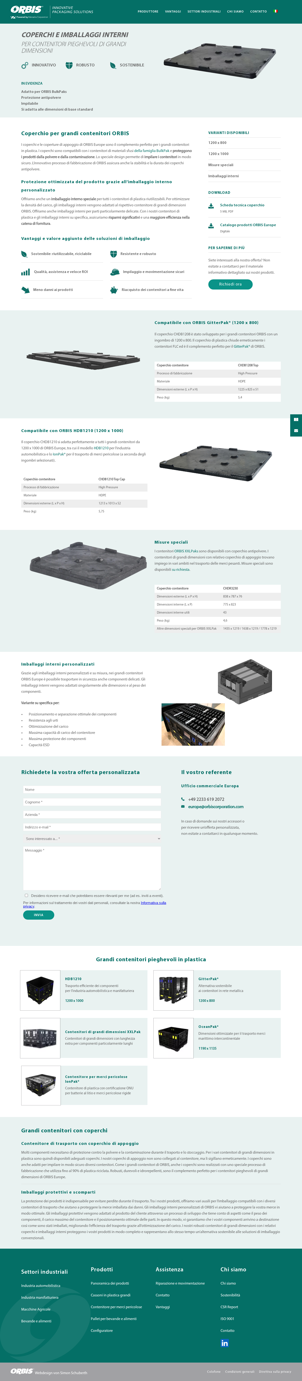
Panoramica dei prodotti (110, 1284)
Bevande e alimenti (36, 1321)
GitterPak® (242, 347)
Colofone (214, 1371)
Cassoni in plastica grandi (110, 1295)
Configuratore (102, 1331)
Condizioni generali (240, 1371)
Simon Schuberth (73, 1373)
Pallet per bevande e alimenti (114, 1319)
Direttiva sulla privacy (275, 1371)
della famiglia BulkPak (151, 151)
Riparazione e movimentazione (180, 1284)
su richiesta (180, 570)
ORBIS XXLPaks (186, 551)
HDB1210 (101, 448)
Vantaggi (163, 1307)
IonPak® (59, 454)
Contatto (163, 1295)
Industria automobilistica (40, 1286)
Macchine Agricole (35, 1310)
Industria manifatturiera (40, 1298)
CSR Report (229, 1307)
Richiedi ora (230, 284)
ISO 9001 (227, 1319)
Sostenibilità (230, 1295)
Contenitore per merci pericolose (116, 1307)
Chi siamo (228, 1284)
